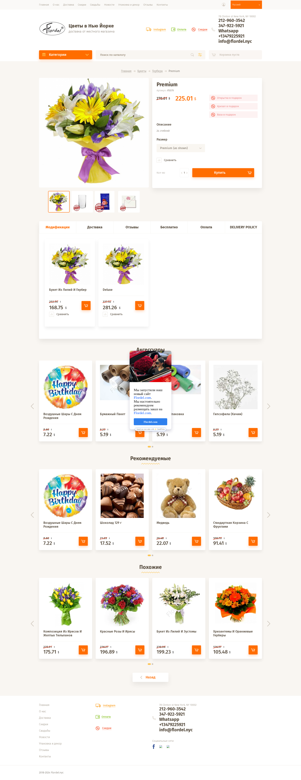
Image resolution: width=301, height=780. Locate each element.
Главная (126, 71)
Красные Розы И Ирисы (117, 631)
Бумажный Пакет (112, 414)
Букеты (141, 71)
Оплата (206, 227)
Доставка (94, 227)
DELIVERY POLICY (243, 227)
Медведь (163, 523)
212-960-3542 (231, 20)
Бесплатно (169, 227)
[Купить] (86, 305)
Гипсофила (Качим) (227, 414)
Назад (150, 677)
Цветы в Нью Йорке (91, 26)
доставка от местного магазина (92, 31)
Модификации (58, 227)
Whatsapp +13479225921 (231, 33)
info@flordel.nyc (235, 41)
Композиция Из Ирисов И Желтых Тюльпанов (62, 633)
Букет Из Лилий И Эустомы (176, 631)
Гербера (157, 71)
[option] (94, 132)
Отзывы (132, 227)
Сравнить (169, 160)
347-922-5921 (231, 25)
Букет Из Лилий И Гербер (68, 290)
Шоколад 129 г (111, 523)
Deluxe (108, 290)
